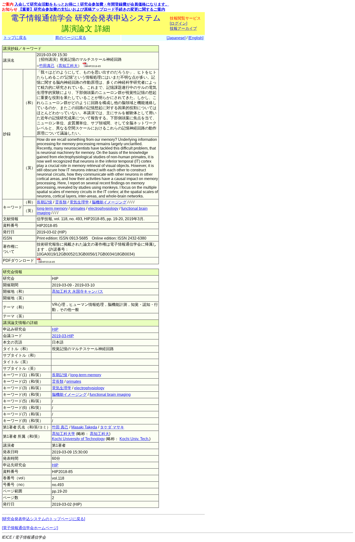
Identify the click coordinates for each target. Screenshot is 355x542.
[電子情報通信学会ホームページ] (30, 528)
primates (78, 208)
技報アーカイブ (183, 28)
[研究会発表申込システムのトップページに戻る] (43, 519)
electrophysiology (103, 208)
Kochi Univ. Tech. (134, 439)
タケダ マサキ (112, 427)
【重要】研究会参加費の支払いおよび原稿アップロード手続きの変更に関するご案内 (91, 9)
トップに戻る (15, 38)
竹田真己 (47, 66)
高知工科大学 (63, 434)
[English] (195, 38)
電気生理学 (79, 202)
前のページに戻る (70, 38)
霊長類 (61, 202)
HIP (55, 329)
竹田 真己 (60, 427)
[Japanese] (176, 38)
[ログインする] (85, 66)
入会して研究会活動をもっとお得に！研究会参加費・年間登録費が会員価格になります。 (91, 4)
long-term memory (52, 208)
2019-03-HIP (63, 336)
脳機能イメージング (109, 202)
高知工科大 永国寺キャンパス (77, 291)
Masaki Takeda (84, 427)
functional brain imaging (110, 394)
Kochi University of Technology (78, 439)
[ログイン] (178, 23)
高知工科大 (68, 66)
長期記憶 (44, 202)
